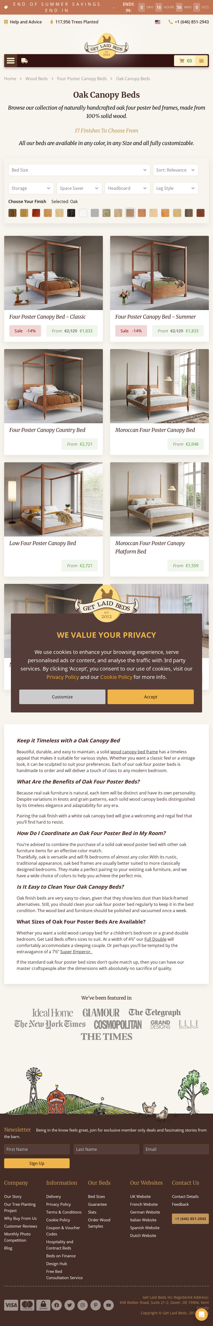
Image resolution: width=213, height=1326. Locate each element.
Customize (62, 697)
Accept (150, 697)
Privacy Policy (62, 676)
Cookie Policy (116, 676)
